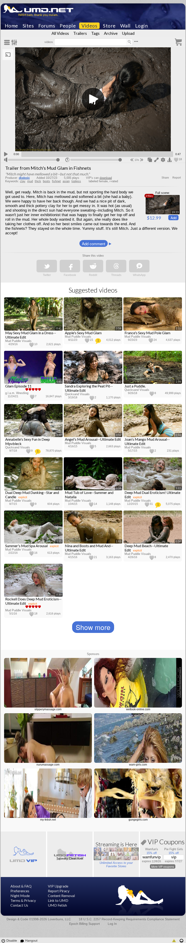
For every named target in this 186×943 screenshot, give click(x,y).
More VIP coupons (162, 866)
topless (76, 181)
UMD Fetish (57, 905)
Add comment (93, 243)
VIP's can (99, 177)
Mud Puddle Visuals (18, 341)
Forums (46, 26)
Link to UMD (58, 900)
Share (165, 177)
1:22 (178, 488)
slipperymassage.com (47, 709)
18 (180, 159)
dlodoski (24, 177)
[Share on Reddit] (93, 266)
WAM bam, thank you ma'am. (38, 15)
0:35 (59, 541)
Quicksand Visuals (77, 394)
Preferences (19, 891)
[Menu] (7, 42)
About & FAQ (21, 886)
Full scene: (162, 193)
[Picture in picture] (150, 159)
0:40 (118, 381)
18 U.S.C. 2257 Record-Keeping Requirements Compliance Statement (129, 919)
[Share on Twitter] (47, 266)
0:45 (59, 381)
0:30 (59, 594)
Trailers (80, 33)
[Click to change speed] (67, 160)
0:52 (118, 435)
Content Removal (61, 895)
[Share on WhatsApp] (139, 266)
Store (109, 26)
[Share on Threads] (116, 266)
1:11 (178, 328)
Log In (112, 923)
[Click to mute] (5, 159)
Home (11, 26)
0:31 (59, 488)
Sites (28, 26)
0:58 (118, 328)
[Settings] (14, 42)
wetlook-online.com (138, 709)
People (68, 26)
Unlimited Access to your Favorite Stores (116, 864)
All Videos (60, 33)
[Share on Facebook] (70, 266)
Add (173, 217)
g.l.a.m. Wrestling (16, 393)
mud (30, 181)
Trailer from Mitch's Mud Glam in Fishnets (48, 168)
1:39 (59, 435)
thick (38, 181)
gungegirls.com (138, 819)
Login (141, 26)
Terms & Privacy (23, 900)
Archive (111, 33)
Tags (95, 33)
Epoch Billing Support (84, 923)
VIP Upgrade (58, 886)
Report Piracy (58, 891)
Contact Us (19, 905)
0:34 (178, 435)
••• (136, 41)
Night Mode (20, 895)
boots (46, 181)
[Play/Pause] (6, 153)
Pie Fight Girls (173, 849)
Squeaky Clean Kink (69, 858)
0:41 (59, 328)
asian (66, 181)
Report (176, 177)
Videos (89, 26)
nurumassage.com (48, 764)
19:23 (175, 212)
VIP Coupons (165, 842)
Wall (125, 26)
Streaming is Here (116, 844)
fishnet (56, 181)
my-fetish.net (48, 819)
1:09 (178, 381)
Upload (128, 33)
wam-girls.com (138, 764)
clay (22, 181)
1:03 (118, 541)
